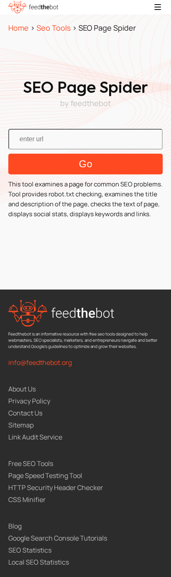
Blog (15, 526)
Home (18, 28)
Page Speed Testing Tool (45, 475)
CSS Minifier (27, 499)
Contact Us (25, 413)
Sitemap (21, 425)
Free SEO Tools (30, 463)
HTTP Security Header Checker (55, 487)
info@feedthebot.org (40, 362)
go (85, 163)
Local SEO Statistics (38, 562)
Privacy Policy (29, 401)
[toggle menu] (158, 7)
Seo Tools (54, 28)
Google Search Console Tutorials (57, 538)
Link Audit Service (35, 437)
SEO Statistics (29, 550)
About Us (22, 389)
